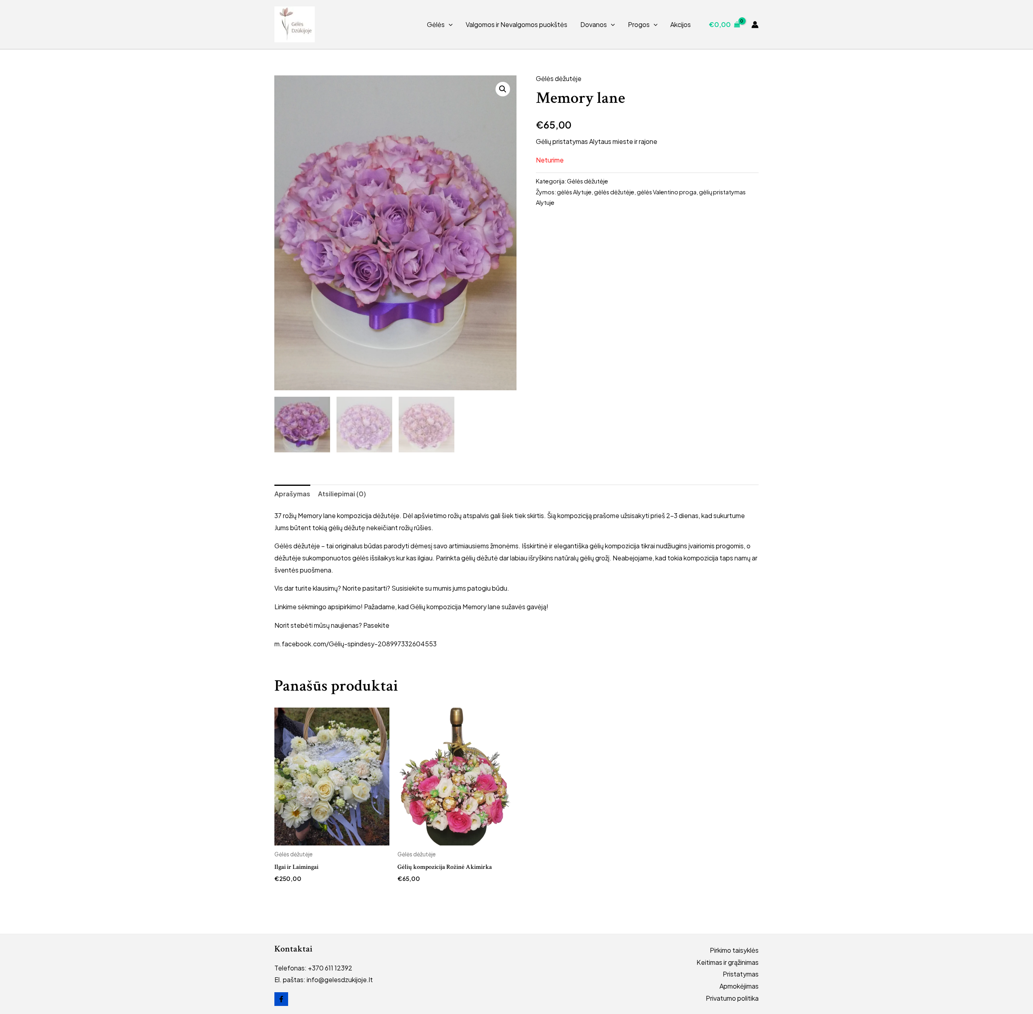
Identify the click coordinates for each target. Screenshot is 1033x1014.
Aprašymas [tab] (292, 493)
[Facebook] (281, 999)
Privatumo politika (732, 998)
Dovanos (593, 24)
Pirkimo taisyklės (734, 950)
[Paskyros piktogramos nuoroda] (755, 24)
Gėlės (436, 24)
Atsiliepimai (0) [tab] (342, 493)
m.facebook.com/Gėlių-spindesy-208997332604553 (355, 643)
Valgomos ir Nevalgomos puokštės (516, 24)
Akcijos (680, 24)
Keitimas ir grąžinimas (727, 962)
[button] (449, 24)
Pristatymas (741, 974)
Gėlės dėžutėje (558, 78)
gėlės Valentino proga (666, 192)
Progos (639, 24)
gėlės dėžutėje (614, 192)
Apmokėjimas (739, 986)
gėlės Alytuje (574, 192)
